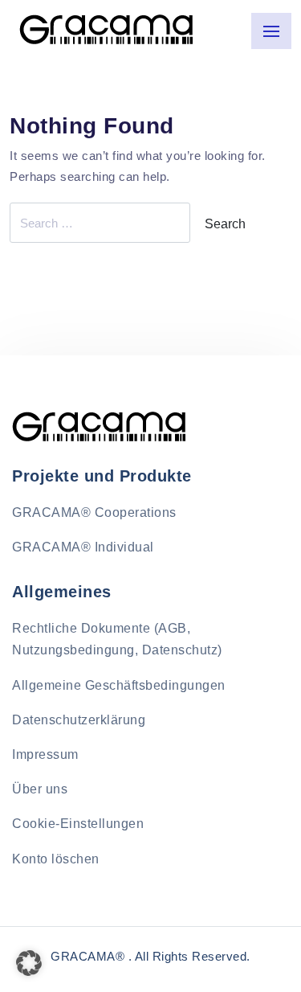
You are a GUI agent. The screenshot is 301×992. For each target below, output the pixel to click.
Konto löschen (56, 859)
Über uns (39, 789)
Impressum (45, 754)
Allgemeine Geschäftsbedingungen (119, 685)
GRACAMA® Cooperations (94, 512)
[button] (29, 963)
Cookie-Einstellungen (78, 823)
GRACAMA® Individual (83, 547)
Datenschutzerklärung (78, 720)
